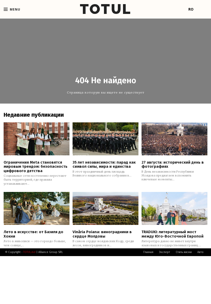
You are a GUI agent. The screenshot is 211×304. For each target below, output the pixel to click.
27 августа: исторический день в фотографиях (173, 164)
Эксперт (11, 156)
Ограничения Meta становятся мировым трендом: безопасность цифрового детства (35, 166)
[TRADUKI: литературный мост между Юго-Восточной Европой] (174, 208)
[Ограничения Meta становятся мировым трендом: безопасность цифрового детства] (36, 138)
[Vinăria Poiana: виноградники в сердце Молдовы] (105, 208)
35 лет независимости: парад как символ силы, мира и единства (104, 164)
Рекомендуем (84, 225)
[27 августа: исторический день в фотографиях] (174, 138)
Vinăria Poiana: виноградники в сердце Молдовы (102, 234)
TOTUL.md (29, 252)
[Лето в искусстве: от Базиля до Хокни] (36, 208)
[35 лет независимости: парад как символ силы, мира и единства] (105, 138)
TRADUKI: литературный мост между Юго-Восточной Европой (173, 234)
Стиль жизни (153, 156)
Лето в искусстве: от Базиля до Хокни (33, 234)
